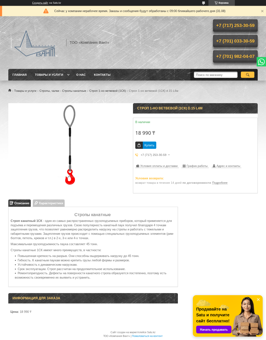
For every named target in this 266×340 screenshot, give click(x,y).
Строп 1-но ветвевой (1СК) (107, 90)
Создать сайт (40, 2)
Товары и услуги (49, 74)
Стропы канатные (74, 90)
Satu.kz (151, 332)
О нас (81, 74)
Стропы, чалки (49, 90)
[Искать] (247, 75)
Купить (149, 145)
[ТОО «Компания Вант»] (35, 42)
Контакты (102, 74)
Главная (19, 74)
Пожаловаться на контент (147, 336)
